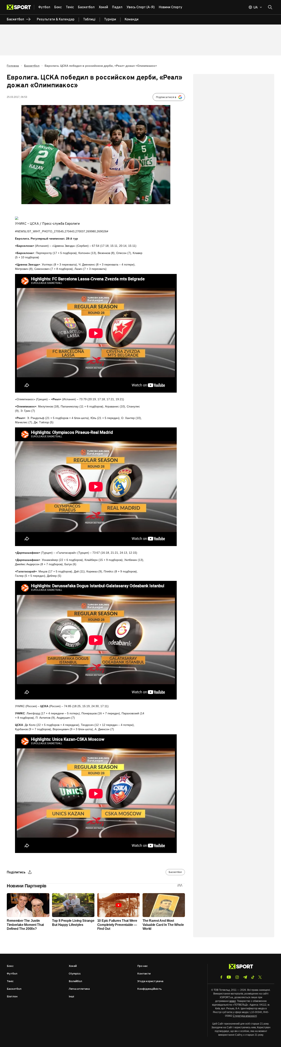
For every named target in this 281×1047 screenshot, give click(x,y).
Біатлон (12, 996)
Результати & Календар (55, 20)
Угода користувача (150, 981)
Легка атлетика (79, 989)
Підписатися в (166, 97)
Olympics (75, 974)
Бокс (10, 966)
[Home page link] (20, 7)
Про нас (142, 966)
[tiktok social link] (252, 977)
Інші (71, 996)
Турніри (110, 20)
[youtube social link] (228, 977)
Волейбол (75, 981)
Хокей (73, 966)
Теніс (10, 981)
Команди (131, 20)
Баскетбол (31, 65)
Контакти (144, 974)
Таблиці (89, 20)
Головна (13, 65)
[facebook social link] (221, 977)
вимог (232, 1001)
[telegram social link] (245, 977)
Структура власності (245, 1015)
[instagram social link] (237, 977)
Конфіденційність (149, 989)
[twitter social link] (260, 977)
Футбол (12, 974)
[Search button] (270, 7)
